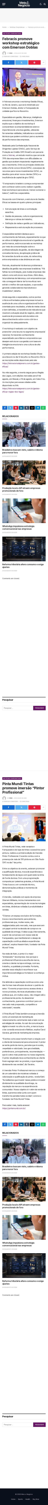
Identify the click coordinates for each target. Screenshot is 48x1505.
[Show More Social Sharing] (43, 62)
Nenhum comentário (11, 56)
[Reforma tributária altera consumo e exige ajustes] (24, 549)
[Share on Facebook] (8, 62)
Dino (10, 53)
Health (27, 1499)
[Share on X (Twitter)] (21, 62)
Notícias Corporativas (12, 33)
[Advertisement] (24, 612)
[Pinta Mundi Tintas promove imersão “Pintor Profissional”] (24, 827)
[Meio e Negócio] (24, 4)
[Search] (44, 4)
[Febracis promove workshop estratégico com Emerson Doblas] (24, 82)
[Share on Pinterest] (34, 62)
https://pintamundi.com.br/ (14, 1108)
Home (13, 1499)
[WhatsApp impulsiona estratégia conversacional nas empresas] (24, 510)
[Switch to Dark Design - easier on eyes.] (40, 4)
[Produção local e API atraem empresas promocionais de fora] (24, 472)
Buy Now (36, 1499)
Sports (20, 1499)
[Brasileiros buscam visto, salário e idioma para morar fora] (24, 434)
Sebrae (11, 155)
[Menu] (3, 4)
